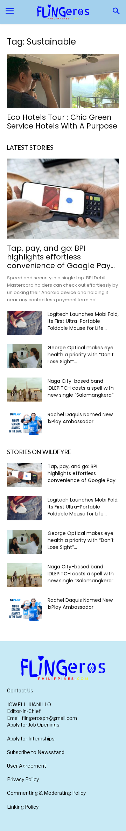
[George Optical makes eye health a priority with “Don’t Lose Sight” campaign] (24, 356)
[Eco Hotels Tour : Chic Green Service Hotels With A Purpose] (63, 81)
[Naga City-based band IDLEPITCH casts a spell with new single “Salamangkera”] (24, 390)
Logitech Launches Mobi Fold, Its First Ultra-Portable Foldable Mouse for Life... (83, 321)
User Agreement (26, 766)
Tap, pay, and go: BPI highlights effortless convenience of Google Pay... (61, 257)
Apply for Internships (31, 738)
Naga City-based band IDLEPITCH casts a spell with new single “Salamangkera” (81, 388)
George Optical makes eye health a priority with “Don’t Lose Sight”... (81, 354)
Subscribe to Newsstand (35, 752)
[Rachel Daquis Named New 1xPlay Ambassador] (24, 423)
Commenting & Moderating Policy (46, 793)
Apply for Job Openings (33, 725)
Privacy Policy (23, 779)
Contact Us (20, 690)
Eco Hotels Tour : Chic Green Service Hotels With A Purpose (62, 121)
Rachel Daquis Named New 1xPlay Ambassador (80, 418)
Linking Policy (22, 807)
